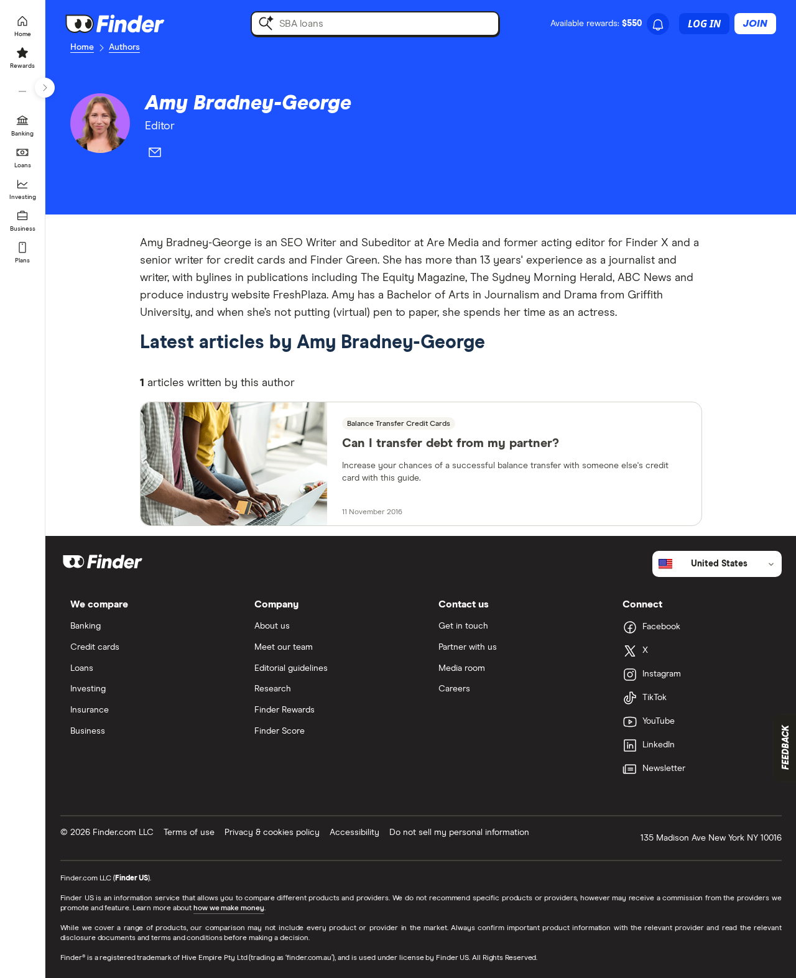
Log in (704, 23)
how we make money (228, 908)
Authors (124, 47)
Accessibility (354, 832)
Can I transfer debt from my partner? (450, 443)
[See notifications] (658, 25)
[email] (155, 155)
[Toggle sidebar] (45, 88)
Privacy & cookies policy (272, 832)
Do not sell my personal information (459, 832)
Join (755, 24)
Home (82, 47)
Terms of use (189, 832)
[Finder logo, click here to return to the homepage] (132, 23)
